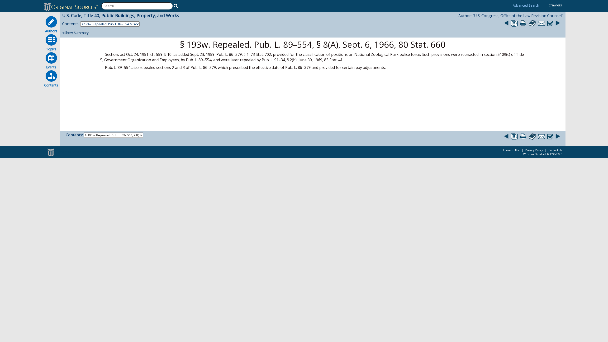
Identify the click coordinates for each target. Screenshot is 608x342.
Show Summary (76, 32)
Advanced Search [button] (526, 5)
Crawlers (555, 5)
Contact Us (555, 150)
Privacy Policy (534, 150)
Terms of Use (511, 150)
